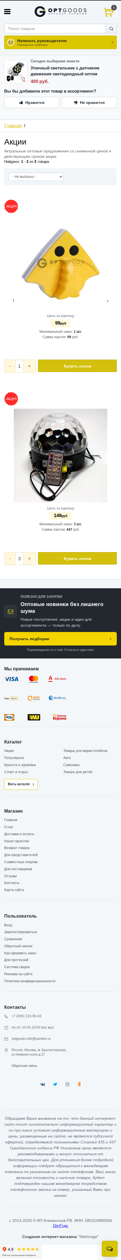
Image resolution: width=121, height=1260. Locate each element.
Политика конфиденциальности (29, 981)
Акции (9, 751)
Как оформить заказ (20, 953)
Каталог (13, 742)
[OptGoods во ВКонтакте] (42, 1084)
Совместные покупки (21, 862)
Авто (67, 758)
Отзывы (10, 876)
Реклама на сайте (18, 974)
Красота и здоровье (20, 765)
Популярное (14, 758)
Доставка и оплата (19, 834)
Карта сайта (14, 890)
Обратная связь (24, 1066)
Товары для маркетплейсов (85, 751)
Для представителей (21, 855)
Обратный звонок (18, 946)
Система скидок (17, 967)
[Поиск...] (111, 28)
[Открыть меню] (7, 11)
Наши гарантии (16, 841)
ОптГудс (60, 1225)
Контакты (11, 883)
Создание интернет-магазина (49, 1236)
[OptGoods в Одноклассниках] (79, 1084)
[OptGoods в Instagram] (68, 1084)
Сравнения (13, 939)
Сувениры (71, 765)
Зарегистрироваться (20, 932)
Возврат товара (17, 848)
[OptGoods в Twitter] (55, 1084)
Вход (8, 925)
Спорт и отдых (16, 772)
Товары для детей (77, 772)
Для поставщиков (18, 869)
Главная (13, 125)
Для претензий (16, 960)
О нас (8, 827)
